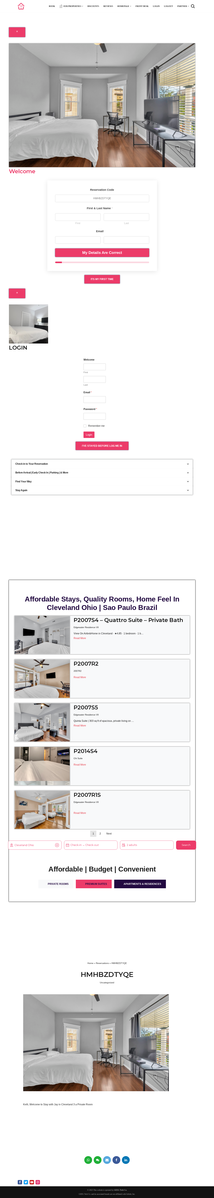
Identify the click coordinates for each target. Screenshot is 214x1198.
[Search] (193, 6)
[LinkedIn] (126, 1160)
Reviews (108, 6)
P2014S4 (85, 751)
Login (156, 6)
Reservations (102, 963)
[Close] (17, 32)
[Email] (107, 1160)
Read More (80, 638)
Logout (168, 6)
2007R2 (77, 671)
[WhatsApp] (88, 1160)
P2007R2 (86, 663)
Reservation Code (102, 189)
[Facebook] (116, 1160)
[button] (82, 6)
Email (88, 392)
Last (126, 223)
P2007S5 (86, 707)
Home (90, 963)
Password (90, 409)
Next (109, 833)
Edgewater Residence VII (86, 627)
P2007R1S (87, 794)
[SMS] (98, 1160)
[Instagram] (38, 1182)
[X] (26, 1182)
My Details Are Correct (102, 252)
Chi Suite (78, 758)
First (77, 223)
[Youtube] (32, 1182)
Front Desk (142, 6)
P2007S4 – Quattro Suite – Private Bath (128, 620)
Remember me (96, 426)
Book (52, 6)
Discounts (93, 6)
